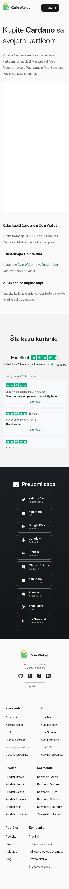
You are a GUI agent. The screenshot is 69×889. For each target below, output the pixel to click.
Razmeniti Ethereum (49, 806)
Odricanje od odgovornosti (46, 851)
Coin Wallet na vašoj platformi (38, 265)
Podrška (11, 836)
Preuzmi (50, 8)
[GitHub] (20, 676)
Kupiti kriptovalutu (52, 754)
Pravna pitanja (38, 859)
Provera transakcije (18, 747)
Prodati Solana (15, 791)
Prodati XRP (13, 806)
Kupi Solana (48, 732)
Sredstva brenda (39, 866)
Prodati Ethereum (16, 799)
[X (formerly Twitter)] (30, 676)
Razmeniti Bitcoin (47, 776)
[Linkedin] (48, 676)
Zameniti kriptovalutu (50, 814)
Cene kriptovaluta (17, 754)
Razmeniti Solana (48, 799)
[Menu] (64, 8)
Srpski (31, 686)
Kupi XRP (47, 747)
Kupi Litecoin (49, 724)
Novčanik (12, 717)
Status (9, 844)
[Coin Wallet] (16, 7)
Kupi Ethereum (50, 739)
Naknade (11, 851)
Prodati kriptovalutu (18, 814)
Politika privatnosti (40, 844)
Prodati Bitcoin (15, 776)
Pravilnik (34, 836)
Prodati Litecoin (15, 784)
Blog (9, 859)
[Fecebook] (39, 676)
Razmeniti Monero (48, 784)
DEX (8, 732)
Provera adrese (16, 739)
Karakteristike (14, 724)
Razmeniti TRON (47, 791)
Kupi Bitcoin (48, 717)
